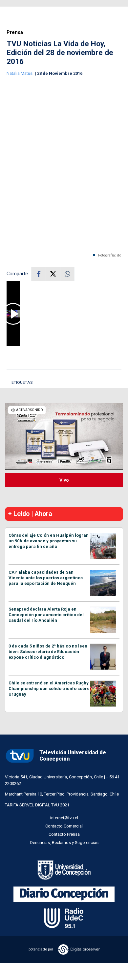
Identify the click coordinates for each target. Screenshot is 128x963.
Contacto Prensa (64, 834)
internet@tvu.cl (64, 817)
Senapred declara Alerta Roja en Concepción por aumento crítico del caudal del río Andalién (46, 615)
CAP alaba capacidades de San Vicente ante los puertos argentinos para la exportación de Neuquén (46, 578)
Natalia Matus (20, 73)
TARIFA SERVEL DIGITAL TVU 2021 (37, 804)
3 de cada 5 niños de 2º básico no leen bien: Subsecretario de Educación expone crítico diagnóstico (48, 652)
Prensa (15, 32)
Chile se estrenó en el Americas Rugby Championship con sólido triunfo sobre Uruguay (49, 688)
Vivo (64, 480)
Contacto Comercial (64, 826)
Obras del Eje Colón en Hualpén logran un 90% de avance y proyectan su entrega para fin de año (49, 541)
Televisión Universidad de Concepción (72, 755)
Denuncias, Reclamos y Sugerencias (64, 842)
